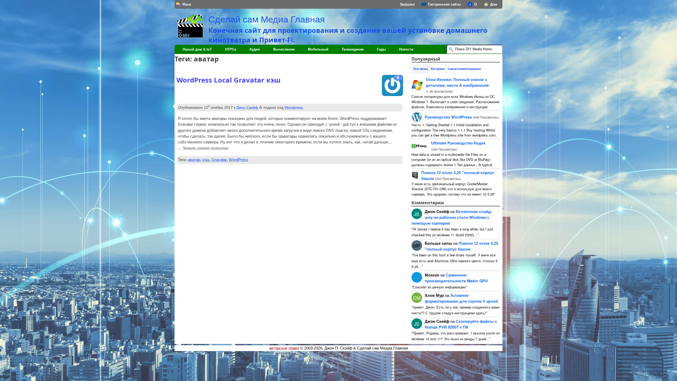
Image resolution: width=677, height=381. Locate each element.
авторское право (284, 348)
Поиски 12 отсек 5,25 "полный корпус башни (461, 246)
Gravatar (219, 160)
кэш (205, 160)
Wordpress (294, 107)
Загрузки (407, 4)
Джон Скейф (247, 107)
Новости (406, 49)
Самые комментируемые (464, 68)
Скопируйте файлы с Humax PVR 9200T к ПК (461, 324)
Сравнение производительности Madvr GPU (456, 278)
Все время (438, 68)
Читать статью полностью (205, 147)
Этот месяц (420, 68)
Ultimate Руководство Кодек (458, 143)
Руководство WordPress (448, 117)
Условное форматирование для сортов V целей (461, 298)
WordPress (238, 160)
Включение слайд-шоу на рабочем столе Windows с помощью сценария (451, 217)
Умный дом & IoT (197, 49)
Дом (493, 4)
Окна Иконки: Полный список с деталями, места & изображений (457, 82)
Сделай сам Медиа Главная (266, 19)
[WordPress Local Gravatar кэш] (392, 87)
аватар (194, 160)
